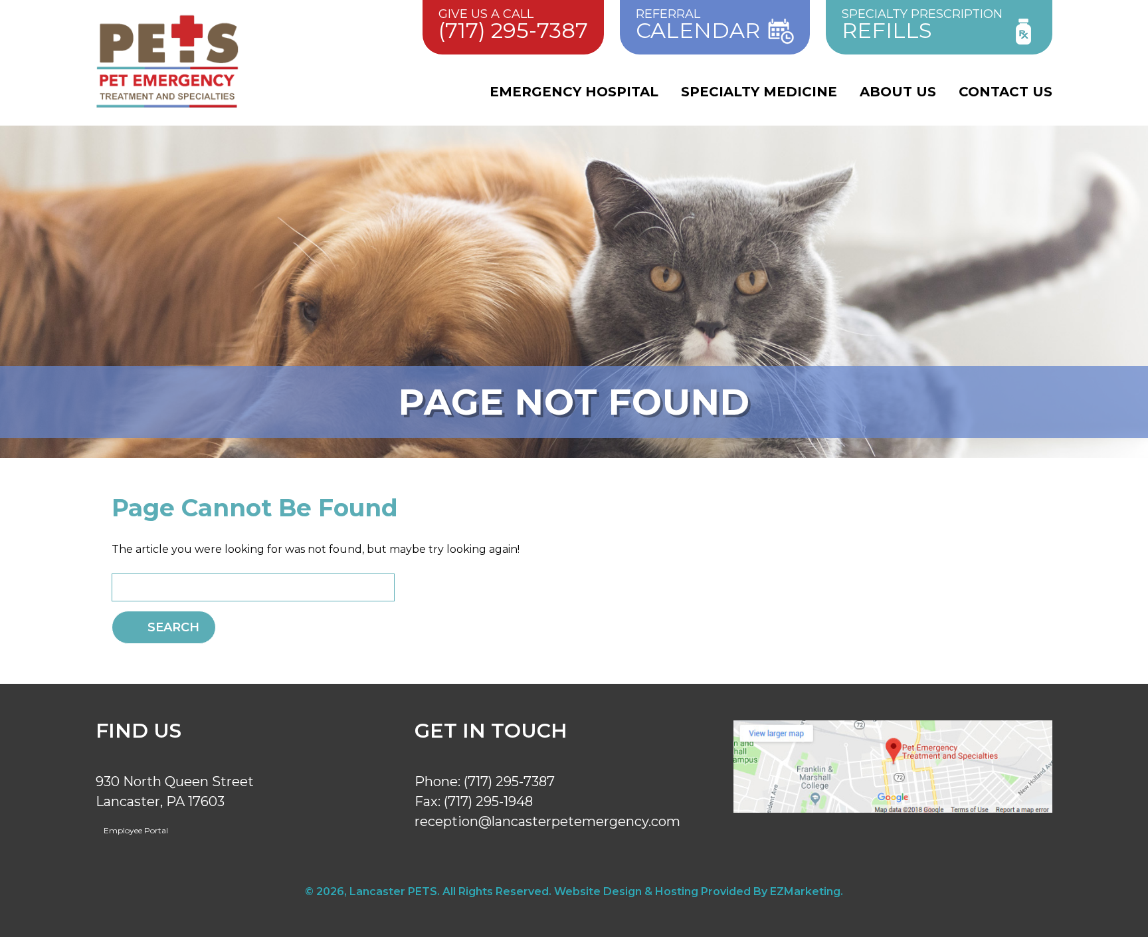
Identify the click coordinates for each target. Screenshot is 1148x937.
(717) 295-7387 (509, 781)
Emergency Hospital (574, 92)
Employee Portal (135, 830)
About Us (898, 92)
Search (173, 627)
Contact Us (1005, 92)
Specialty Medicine (759, 92)
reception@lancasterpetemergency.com (547, 821)
